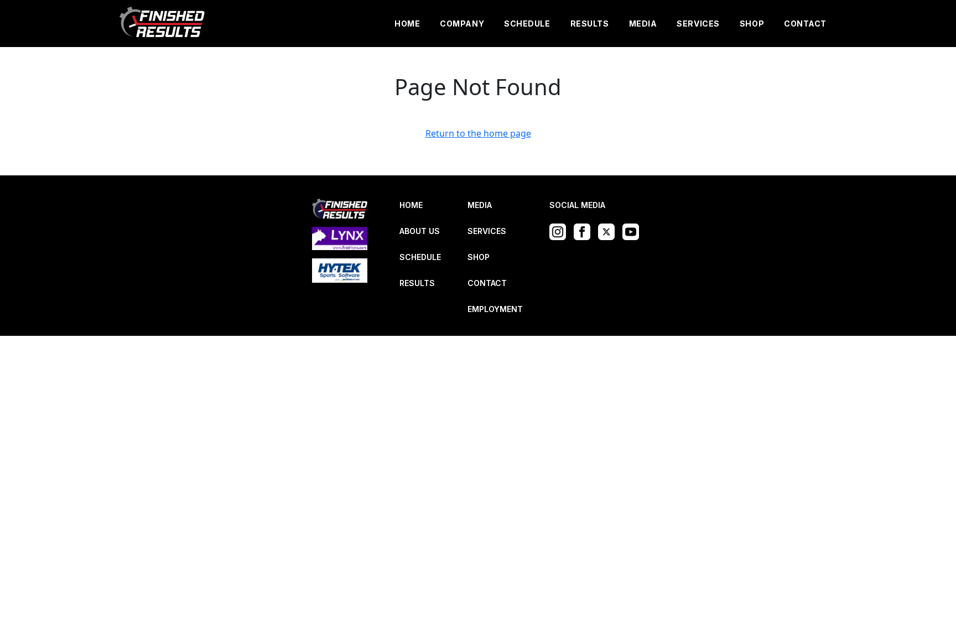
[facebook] (585, 231)
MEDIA (643, 23)
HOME (407, 23)
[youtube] (633, 231)
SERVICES (698, 23)
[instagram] (560, 231)
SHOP (752, 23)
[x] (609, 231)
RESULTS (589, 23)
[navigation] (162, 23)
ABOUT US (419, 231)
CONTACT (805, 23)
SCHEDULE (527, 23)
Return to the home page (478, 133)
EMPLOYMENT (495, 309)
